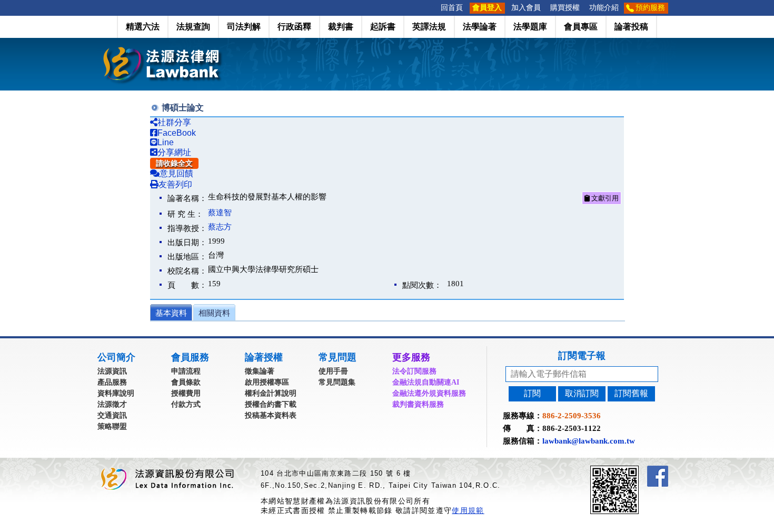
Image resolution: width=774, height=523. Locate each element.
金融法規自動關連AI (425, 382)
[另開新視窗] (633, 470)
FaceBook (176, 132)
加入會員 (526, 8)
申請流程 (186, 371)
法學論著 (480, 26)
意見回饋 (176, 173)
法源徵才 (112, 404)
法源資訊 (112, 371)
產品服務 (112, 382)
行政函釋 (294, 26)
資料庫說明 (115, 393)
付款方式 (186, 404)
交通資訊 (112, 415)
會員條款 (186, 382)
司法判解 (244, 26)
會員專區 (581, 26)
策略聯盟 (112, 426)
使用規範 (468, 510)
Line (165, 142)
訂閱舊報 (631, 393)
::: (433, 8)
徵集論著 (259, 371)
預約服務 (650, 8)
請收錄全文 (174, 163)
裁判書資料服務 (418, 404)
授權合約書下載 (270, 404)
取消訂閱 (582, 393)
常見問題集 (337, 382)
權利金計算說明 (270, 393)
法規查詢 (193, 26)
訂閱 (532, 393)
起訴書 (382, 26)
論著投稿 (631, 26)
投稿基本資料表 (270, 415)
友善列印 (175, 184)
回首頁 (452, 8)
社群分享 (174, 122)
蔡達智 (220, 212)
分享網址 (174, 152)
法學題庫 (530, 26)
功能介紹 (604, 8)
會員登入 (487, 8)
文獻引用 (604, 198)
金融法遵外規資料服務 (429, 393)
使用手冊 (333, 371)
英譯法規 (429, 26)
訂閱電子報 (582, 355)
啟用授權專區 (267, 382)
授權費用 (186, 393)
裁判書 (340, 26)
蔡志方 (220, 227)
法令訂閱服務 (414, 371)
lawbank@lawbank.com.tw (588, 441)
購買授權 (565, 8)
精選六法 (143, 26)
